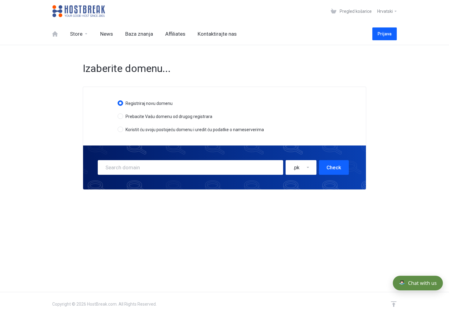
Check (334, 167)
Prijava (385, 33)
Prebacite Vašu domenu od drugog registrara (169, 116)
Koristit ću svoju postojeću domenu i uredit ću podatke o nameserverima (195, 129)
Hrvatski (385, 11)
